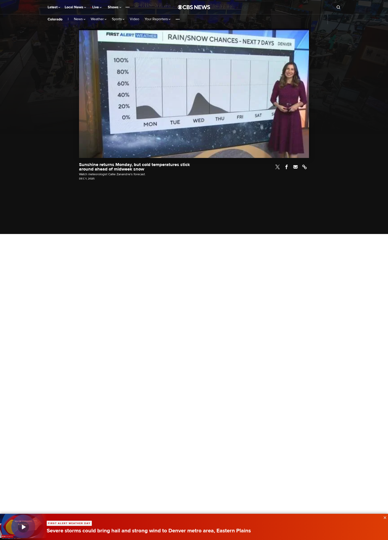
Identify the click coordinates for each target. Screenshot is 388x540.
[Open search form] (338, 7)
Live (96, 7)
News (79, 19)
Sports (117, 19)
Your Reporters (157, 19)
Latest (53, 7)
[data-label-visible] (383, 517)
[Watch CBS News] (23, 527)
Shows (113, 7)
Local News (74, 7)
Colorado (55, 19)
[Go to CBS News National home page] (194, 7)
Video (134, 19)
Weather (98, 19)
